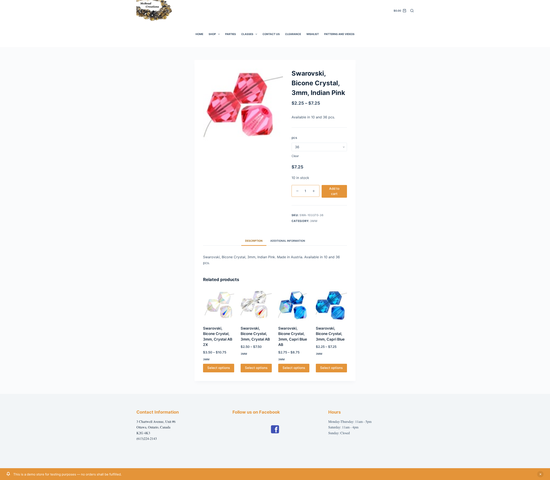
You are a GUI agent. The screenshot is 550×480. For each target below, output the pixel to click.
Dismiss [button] (540, 474)
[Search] (412, 10)
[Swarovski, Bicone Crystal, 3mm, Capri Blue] (331, 304)
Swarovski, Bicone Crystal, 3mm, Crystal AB (255, 333)
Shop (212, 34)
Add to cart (334, 191)
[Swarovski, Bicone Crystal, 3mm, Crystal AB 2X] (218, 304)
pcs (294, 138)
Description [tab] (254, 240)
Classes (247, 34)
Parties (230, 34)
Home (199, 34)
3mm (313, 221)
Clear (295, 156)
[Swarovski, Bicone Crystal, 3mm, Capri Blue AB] (293, 304)
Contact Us (271, 34)
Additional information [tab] (287, 240)
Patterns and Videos (339, 34)
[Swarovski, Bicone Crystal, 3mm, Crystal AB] (256, 304)
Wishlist (312, 34)
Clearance (293, 34)
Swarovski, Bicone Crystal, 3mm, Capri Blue (330, 333)
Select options (218, 368)
